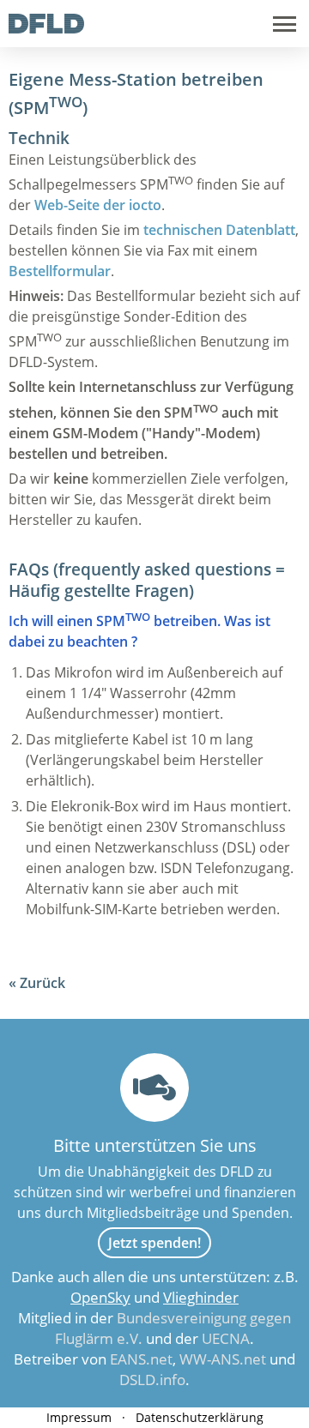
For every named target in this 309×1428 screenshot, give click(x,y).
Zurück (42, 982)
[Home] (46, 28)
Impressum (79, 1417)
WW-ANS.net (222, 1359)
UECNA (226, 1338)
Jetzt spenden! (154, 1242)
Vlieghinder (201, 1297)
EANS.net (141, 1359)
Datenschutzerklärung (200, 1417)
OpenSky (100, 1297)
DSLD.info (152, 1379)
